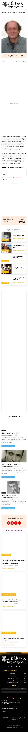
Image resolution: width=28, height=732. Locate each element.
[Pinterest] (16, 66)
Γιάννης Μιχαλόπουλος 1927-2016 (21, 221)
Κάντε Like (23, 688)
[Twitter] (11, 66)
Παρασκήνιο (6, 554)
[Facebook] (6, 66)
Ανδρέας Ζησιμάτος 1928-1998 (11, 464)
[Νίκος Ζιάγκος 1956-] (6, 237)
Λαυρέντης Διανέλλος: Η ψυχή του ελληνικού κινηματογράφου (9, 709)
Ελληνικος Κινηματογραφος (9, 61)
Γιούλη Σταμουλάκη (18, 268)
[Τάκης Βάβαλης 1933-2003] (14, 487)
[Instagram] (12, 523)
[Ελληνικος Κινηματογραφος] (6, 518)
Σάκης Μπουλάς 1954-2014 (9, 433)
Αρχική (3, 12)
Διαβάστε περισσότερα (19, 238)
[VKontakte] (17, 666)
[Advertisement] (14, 86)
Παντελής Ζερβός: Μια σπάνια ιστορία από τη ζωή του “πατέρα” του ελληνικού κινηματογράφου (14, 561)
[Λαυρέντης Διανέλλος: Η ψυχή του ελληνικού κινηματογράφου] (14, 584)
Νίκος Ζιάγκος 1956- (18, 235)
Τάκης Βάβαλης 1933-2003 (9, 495)
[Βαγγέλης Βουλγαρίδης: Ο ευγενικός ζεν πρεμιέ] (14, 623)
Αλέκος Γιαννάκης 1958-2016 (18, 257)
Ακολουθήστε (22, 691)
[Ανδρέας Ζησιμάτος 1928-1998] (14, 456)
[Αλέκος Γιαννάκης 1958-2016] (6, 259)
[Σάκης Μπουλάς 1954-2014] (14, 425)
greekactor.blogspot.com (17, 177)
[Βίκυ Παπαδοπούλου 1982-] (6, 248)
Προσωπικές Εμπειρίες (9, 594)
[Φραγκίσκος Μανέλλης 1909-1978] (6, 280)
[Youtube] (19, 523)
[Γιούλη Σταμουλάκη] (6, 269)
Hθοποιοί (9, 12)
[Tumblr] (21, 66)
